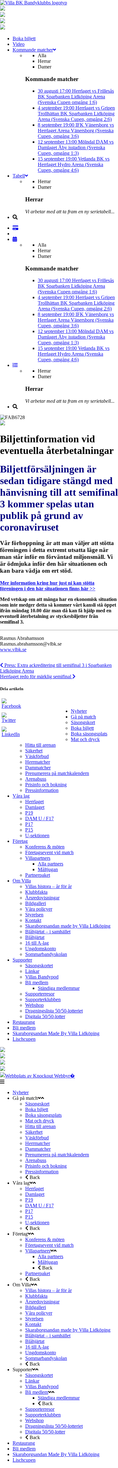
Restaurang (24, 1022)
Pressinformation (42, 790)
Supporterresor (39, 993)
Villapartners (37, 858)
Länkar (32, 971)
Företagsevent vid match (49, 852)
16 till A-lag (37, 943)
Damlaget (34, 807)
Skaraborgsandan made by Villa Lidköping (67, 926)
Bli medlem (36, 982)
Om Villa (22, 880)
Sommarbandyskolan (46, 954)
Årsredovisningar (42, 897)
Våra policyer (38, 909)
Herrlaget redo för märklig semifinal (36, 676)
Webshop (34, 1005)
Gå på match (83, 716)
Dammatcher (38, 767)
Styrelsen (34, 914)
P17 (29, 824)
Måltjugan (48, 869)
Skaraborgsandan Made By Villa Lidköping (56, 1033)
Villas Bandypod (42, 977)
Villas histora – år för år (48, 886)
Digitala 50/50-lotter (45, 1016)
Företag (20, 841)
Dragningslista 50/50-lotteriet (54, 1010)
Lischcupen (24, 1039)
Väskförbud (37, 756)
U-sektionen (37, 835)
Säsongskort (83, 722)
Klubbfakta (36, 892)
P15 (29, 829)
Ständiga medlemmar (59, 988)
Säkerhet (33, 750)
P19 (29, 813)
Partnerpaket (37, 875)
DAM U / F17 (39, 818)
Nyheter (79, 711)
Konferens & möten (45, 846)
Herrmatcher (37, 762)
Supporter (22, 960)
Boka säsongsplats (89, 733)
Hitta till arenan (40, 745)
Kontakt (33, 920)
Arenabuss (35, 779)
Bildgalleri (35, 903)
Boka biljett (82, 728)
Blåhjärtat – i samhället (47, 931)
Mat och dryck (85, 739)
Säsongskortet (39, 965)
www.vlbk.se (13, 649)
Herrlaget (34, 801)
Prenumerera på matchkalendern (57, 773)
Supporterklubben (43, 999)
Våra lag (21, 796)
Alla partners (50, 863)
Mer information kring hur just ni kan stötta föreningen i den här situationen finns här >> (47, 585)
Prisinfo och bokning (46, 784)
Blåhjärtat (34, 937)
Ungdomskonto (40, 948)
